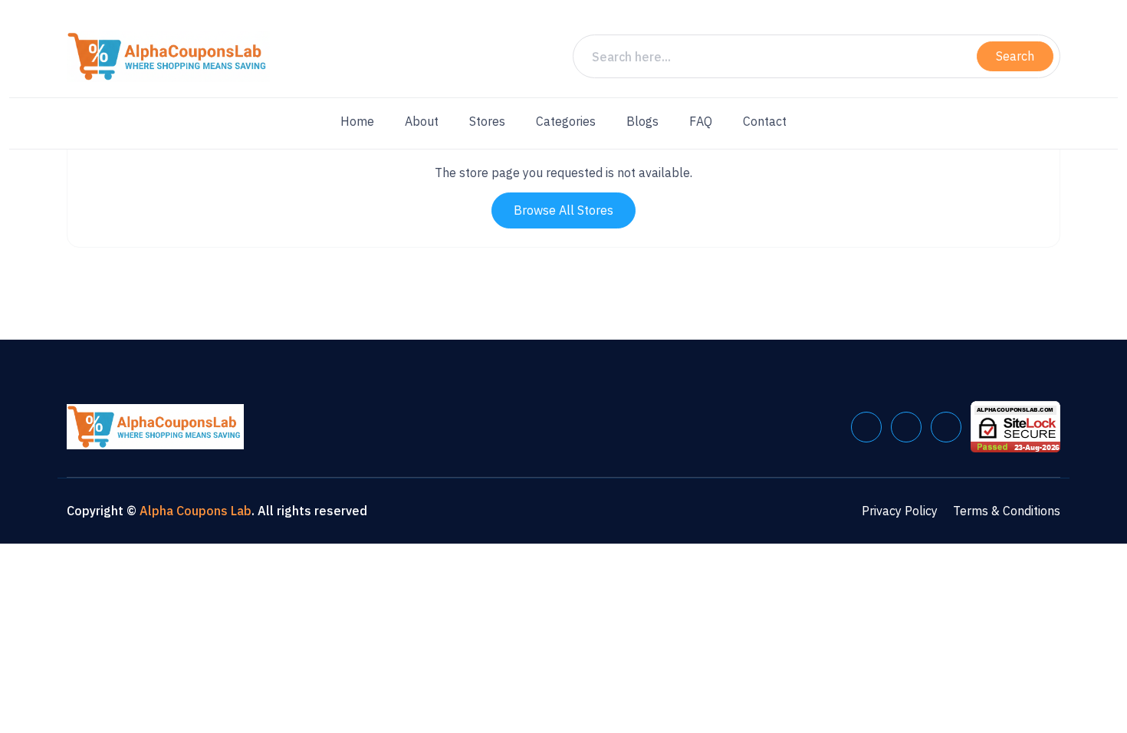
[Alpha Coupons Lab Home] (168, 56)
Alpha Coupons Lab (195, 510)
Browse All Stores (563, 210)
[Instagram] (946, 427)
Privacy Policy (900, 510)
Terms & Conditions (1006, 510)
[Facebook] (866, 427)
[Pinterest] (906, 427)
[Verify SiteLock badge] (1015, 425)
